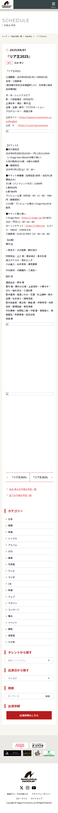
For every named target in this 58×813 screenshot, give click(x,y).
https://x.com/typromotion (33, 125)
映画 (10, 532)
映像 (10, 590)
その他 (11, 641)
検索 (48, 696)
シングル (12, 538)
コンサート (13, 609)
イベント (12, 622)
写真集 (11, 564)
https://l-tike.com (35, 225)
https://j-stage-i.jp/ (32, 217)
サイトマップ (36, 798)
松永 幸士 (28, 36)
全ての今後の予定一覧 (20, 495)
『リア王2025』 (19, 477)
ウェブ (11, 596)
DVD (10, 551)
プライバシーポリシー (41, 793)
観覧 (10, 628)
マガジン (12, 603)
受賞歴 (11, 635)
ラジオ (11, 577)
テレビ (11, 570)
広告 (10, 519)
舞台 (10, 616)
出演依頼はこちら (29, 715)
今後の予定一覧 (16, 36)
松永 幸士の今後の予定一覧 (22, 489)
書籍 (10, 557)
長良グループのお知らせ (17, 793)
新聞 (10, 525)
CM (9, 583)
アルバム (12, 544)
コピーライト (21, 798)
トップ (4, 36)
